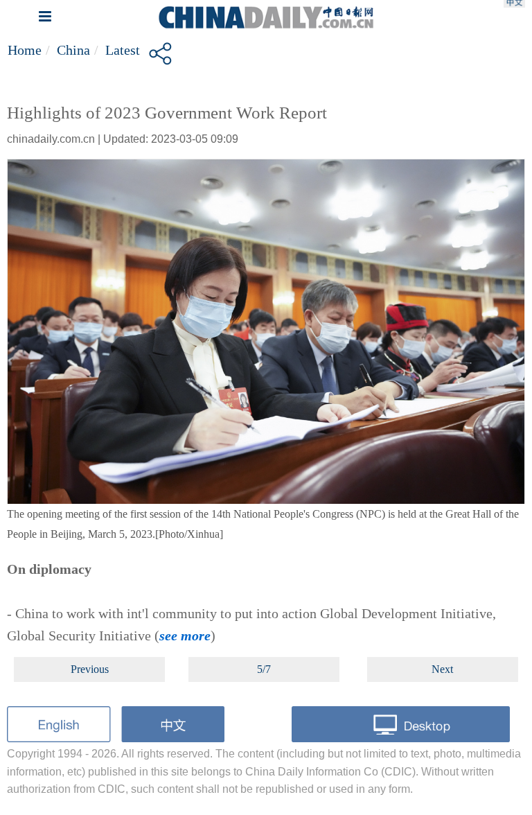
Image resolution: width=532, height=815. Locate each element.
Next (442, 669)
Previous (90, 669)
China (73, 50)
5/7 (264, 669)
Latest (122, 50)
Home (25, 50)
